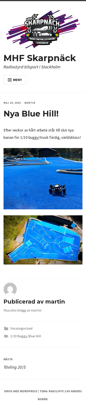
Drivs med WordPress (20, 391)
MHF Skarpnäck (40, 58)
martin (29, 102)
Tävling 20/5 (15, 363)
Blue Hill (34, 336)
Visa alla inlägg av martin (22, 310)
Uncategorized (21, 328)
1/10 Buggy (18, 336)
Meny (17, 79)
